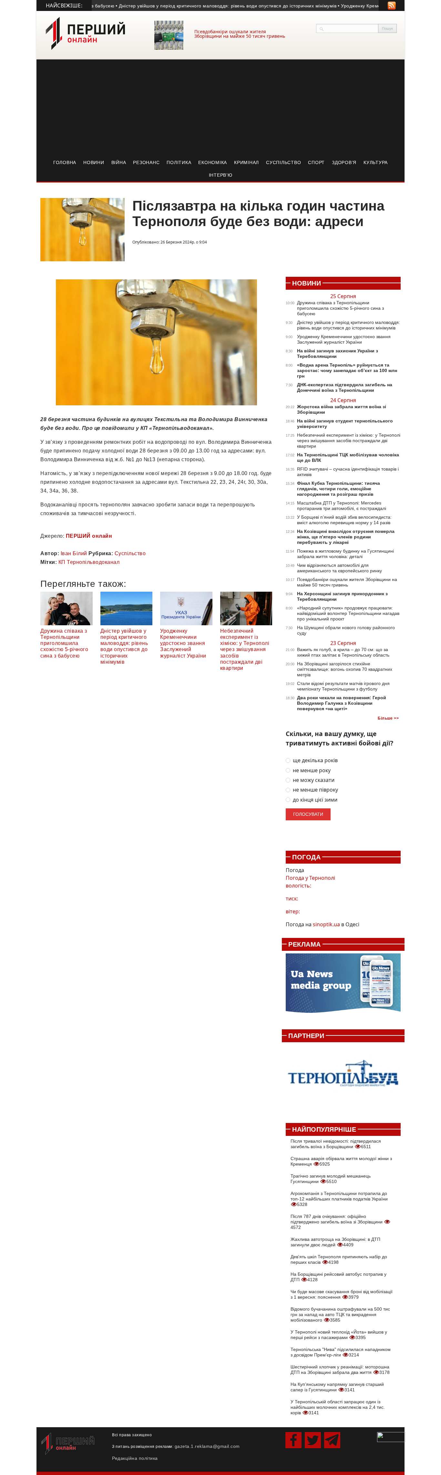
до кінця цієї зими (315, 799)
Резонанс (146, 162)
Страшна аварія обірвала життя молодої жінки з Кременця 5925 (341, 1161)
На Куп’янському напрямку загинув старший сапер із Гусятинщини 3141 (337, 1387)
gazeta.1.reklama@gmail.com (207, 1446)
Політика (179, 162)
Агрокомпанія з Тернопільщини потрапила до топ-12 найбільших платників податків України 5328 (339, 1199)
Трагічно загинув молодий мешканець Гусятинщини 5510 (331, 1178)
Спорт (316, 162)
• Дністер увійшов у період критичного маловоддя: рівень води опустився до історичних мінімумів (202, 5)
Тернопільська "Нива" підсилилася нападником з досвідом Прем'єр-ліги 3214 (341, 1352)
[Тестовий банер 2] (343, 1079)
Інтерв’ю (220, 175)
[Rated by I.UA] (391, 1436)
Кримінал (246, 162)
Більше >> (388, 718)
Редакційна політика (135, 1458)
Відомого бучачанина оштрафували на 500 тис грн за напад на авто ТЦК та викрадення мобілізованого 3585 (340, 1314)
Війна (118, 162)
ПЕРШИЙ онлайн (89, 536)
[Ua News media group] (343, 986)
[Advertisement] (220, 108)
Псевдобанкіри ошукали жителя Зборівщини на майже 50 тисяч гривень (239, 33)
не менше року (312, 770)
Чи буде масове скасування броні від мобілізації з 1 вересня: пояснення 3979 (342, 1294)
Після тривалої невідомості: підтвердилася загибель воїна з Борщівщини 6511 (336, 1143)
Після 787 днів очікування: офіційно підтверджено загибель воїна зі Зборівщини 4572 (337, 1222)
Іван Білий (74, 553)
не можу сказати (313, 780)
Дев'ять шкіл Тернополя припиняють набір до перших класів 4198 (339, 1259)
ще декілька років (315, 760)
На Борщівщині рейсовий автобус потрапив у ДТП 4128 (338, 1277)
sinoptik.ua (326, 924)
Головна (64, 162)
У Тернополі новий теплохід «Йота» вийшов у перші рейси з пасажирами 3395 (339, 1334)
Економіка (212, 162)
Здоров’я (344, 162)
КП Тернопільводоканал (89, 562)
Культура (376, 162)
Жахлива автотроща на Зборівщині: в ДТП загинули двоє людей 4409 (335, 1242)
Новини (93, 162)
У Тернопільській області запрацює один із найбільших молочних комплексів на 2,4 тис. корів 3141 (338, 1407)
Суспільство (283, 162)
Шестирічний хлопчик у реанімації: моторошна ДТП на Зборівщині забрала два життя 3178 (340, 1369)
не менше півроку (315, 789)
